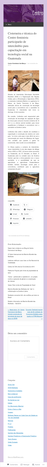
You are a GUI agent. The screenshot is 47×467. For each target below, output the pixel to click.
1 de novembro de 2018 (15, 236)
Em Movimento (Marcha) (16, 406)
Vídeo (10, 445)
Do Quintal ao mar (13, 400)
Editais (10, 403)
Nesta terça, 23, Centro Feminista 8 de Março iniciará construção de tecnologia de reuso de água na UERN (16, 314)
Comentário (31, 357)
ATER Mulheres (13, 388)
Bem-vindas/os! (13, 394)
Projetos (10, 427)
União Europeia (12, 442)
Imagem (10, 412)
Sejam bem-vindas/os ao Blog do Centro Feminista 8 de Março (20, 249)
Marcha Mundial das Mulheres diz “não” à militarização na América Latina (21, 290)
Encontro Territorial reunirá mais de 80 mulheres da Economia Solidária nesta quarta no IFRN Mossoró (34, 314)
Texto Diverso (12, 439)
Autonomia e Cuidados (15, 391)
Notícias (27, 236)
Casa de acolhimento (14, 397)
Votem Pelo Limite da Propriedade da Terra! (21, 285)
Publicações (12, 430)
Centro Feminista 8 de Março (17, 63)
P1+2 (9, 424)
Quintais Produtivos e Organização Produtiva (22, 436)
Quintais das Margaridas (15, 433)
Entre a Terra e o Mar (14, 409)
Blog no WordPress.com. (16, 457)
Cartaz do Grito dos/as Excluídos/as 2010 (21, 267)
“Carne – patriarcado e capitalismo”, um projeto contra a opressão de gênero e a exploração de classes (22, 279)
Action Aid (11, 385)
